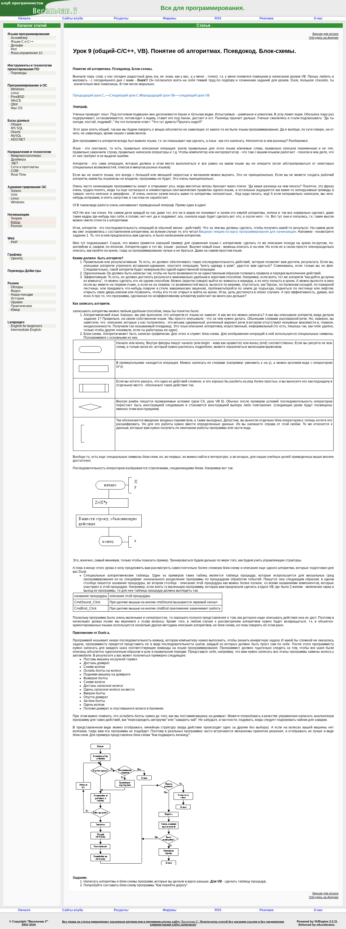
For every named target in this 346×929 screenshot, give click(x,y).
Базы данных (18, 120)
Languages (16, 322)
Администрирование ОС (27, 187)
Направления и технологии (29, 152)
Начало (24, 18)
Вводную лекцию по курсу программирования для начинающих (247, 232)
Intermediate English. (26, 330)
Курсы (15, 222)
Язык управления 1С (27, 53)
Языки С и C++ (22, 42)
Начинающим (18, 215)
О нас (318, 18)
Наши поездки (22, 295)
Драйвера (18, 159)
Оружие (17, 302)
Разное (16, 226)
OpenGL (17, 258)
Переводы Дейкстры (24, 271)
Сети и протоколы (25, 167)
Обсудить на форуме (323, 37)
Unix (14, 195)
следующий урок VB (194, 95)
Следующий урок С (124, 95)
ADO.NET (18, 139)
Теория (16, 218)
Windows (17, 89)
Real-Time (18, 175)
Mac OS (16, 108)
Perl (14, 49)
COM (14, 171)
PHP (14, 242)
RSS (218, 18)
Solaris (16, 191)
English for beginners (26, 326)
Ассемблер (19, 38)
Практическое (21, 306)
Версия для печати (325, 33)
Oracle (16, 132)
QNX (14, 104)
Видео (16, 291)
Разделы (121, 18)
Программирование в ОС (27, 85)
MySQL (16, 136)
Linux (15, 93)
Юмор (15, 310)
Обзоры (17, 287)
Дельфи (17, 45)
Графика (15, 255)
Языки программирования (28, 34)
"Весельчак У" (189, 921)
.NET (14, 163)
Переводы (19, 73)
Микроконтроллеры (26, 156)
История (17, 298)
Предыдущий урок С (88, 95)
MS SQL (17, 128)
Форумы (169, 18)
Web (11, 238)
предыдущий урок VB (158, 95)
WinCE (16, 100)
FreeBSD (17, 97)
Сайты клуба (72, 18)
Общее (16, 124)
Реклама (267, 18)
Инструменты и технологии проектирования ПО (30, 67)
